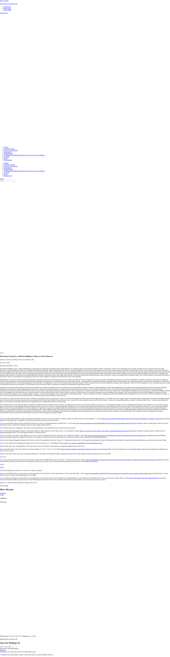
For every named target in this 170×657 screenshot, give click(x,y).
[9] (12, 390)
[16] (117, 406)
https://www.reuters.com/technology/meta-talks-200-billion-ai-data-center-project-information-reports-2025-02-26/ (104, 423)
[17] (80, 408)
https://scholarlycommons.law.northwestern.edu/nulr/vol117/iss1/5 (79, 449)
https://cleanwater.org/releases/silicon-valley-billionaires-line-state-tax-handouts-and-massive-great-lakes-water (115, 435)
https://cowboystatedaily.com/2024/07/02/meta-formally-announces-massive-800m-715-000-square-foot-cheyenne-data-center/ (120, 460)
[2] (139, 370)
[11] (64, 395)
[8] (154, 387)
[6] (10, 383)
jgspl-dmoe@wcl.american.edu (8, 4)
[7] (26, 384)
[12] (40, 400)
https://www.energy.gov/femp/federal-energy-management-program (83, 443)
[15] (126, 404)
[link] (7, 7)
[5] (151, 373)
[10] (125, 392)
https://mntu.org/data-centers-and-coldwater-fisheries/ (144, 478)
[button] (2, 650)
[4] (58, 373)
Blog (6, 485)
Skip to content (4, 1)
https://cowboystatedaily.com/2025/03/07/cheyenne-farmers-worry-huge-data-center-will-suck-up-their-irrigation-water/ (118, 473)
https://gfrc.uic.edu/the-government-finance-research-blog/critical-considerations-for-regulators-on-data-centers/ (132, 418)
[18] (33, 411)
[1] (24, 370)
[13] (99, 400)
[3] (101, 372)
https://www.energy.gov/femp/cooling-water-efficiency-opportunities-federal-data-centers (104, 431)
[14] (65, 401)
